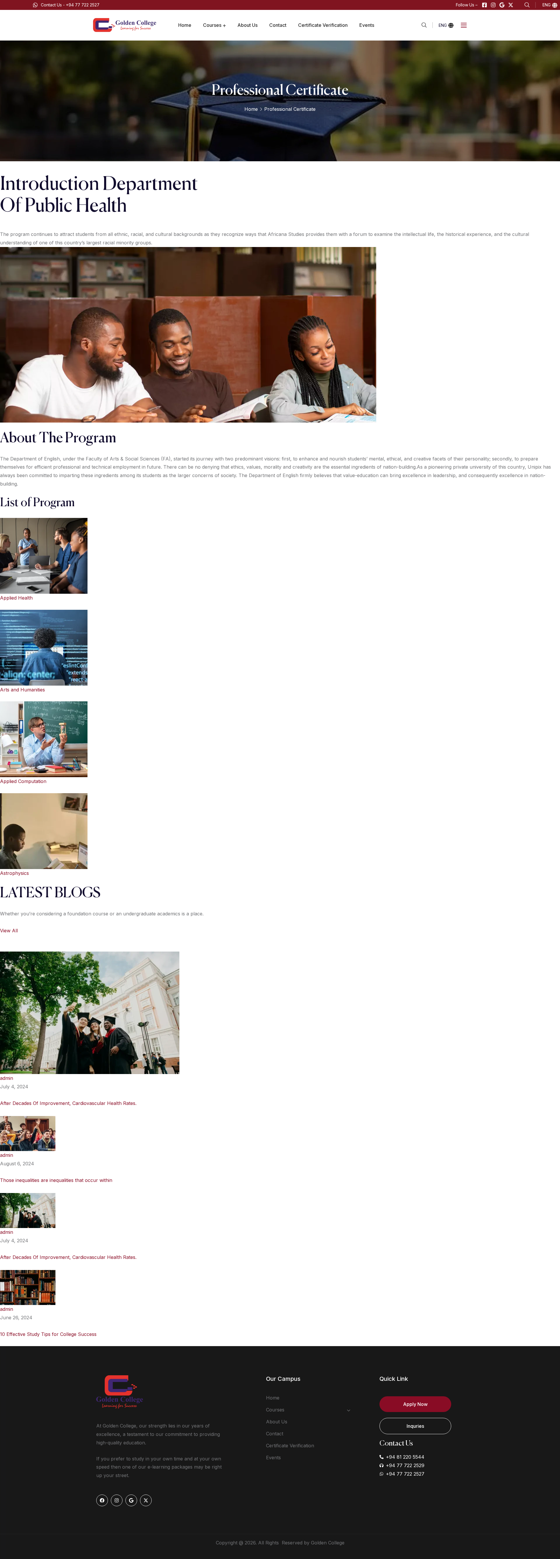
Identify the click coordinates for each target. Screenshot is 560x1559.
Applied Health (16, 598)
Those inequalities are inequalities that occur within (56, 1180)
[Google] (502, 5)
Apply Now (415, 1404)
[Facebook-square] (484, 5)
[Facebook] (102, 1500)
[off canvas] (463, 24)
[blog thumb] (89, 1012)
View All (9, 930)
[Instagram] (493, 5)
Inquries (415, 1426)
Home (251, 109)
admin (6, 1078)
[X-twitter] (510, 5)
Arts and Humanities (22, 690)
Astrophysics (14, 873)
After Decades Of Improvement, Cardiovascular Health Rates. (68, 1103)
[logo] (125, 25)
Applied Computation (23, 781)
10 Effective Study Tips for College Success (48, 1334)
